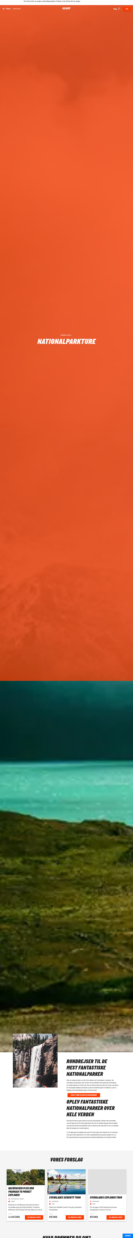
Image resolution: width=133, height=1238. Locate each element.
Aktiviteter (17, 9)
